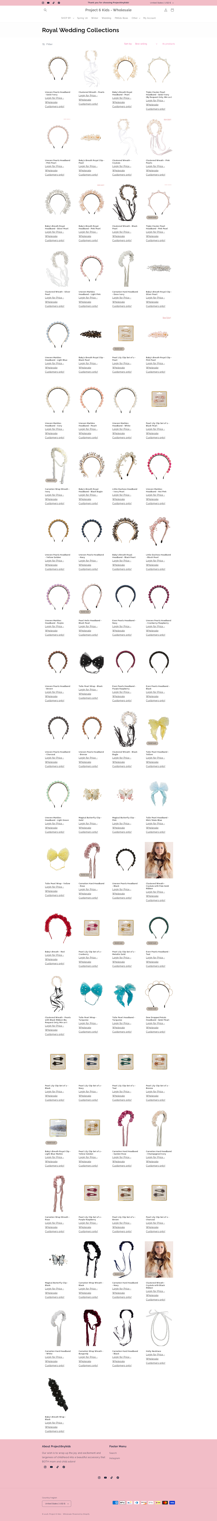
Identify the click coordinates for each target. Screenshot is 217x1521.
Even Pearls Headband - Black (158, 687)
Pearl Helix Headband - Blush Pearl (90, 621)
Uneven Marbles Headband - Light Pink (90, 293)
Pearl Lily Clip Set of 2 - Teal (124, 1087)
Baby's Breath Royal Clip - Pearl (91, 161)
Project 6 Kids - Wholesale (60, 1514)
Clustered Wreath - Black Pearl (124, 227)
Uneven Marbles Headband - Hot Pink (156, 490)
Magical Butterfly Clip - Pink (123, 819)
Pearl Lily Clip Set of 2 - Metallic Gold (124, 953)
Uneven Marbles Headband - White (121, 424)
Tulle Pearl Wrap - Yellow (57, 883)
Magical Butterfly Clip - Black (56, 1284)
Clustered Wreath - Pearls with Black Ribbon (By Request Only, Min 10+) (58, 1020)
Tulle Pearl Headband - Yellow (157, 753)
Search (113, 1453)
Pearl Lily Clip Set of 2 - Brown (124, 1218)
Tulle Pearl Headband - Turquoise (123, 1018)
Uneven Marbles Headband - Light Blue (56, 358)
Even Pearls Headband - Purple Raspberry (124, 687)
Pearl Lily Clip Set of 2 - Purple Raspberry (90, 1218)
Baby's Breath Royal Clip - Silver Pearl (159, 293)
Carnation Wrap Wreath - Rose (57, 1218)
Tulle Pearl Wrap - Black (90, 686)
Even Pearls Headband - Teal (158, 953)
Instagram (114, 1458)
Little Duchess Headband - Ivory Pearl (124, 490)
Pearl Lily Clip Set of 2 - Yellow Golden (90, 1152)
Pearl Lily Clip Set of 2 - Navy (90, 1087)
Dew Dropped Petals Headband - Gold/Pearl (157, 1018)
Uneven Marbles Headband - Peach (88, 424)
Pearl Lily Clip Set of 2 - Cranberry (90, 953)
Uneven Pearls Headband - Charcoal (57, 753)
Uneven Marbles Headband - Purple (54, 621)
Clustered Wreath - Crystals (121, 161)
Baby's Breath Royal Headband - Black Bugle (91, 490)
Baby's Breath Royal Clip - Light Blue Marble (58, 1152)
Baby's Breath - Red (55, 952)
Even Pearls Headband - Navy (124, 621)
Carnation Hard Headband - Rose (91, 884)
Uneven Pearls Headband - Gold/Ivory (57, 93)
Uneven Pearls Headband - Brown (57, 687)
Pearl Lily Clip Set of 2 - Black (56, 1087)
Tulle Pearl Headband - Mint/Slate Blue (157, 819)
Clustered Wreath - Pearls (91, 92)
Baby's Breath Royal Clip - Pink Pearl (159, 358)
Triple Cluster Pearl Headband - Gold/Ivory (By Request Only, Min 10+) (159, 94)
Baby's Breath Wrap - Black (55, 1418)
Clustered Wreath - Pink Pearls (158, 161)
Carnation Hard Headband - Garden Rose (125, 1152)
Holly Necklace (153, 1351)
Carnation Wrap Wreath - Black (91, 1284)
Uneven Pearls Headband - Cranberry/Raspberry (158, 621)
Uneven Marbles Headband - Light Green (57, 819)
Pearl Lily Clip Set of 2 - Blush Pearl (157, 424)
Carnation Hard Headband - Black (125, 1352)
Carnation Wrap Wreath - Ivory (57, 490)
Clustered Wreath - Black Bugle (124, 753)
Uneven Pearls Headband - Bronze (91, 753)
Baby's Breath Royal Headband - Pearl (122, 93)
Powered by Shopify (81, 1514)
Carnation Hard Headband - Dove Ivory (125, 293)
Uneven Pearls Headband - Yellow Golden (57, 556)
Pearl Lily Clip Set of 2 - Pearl (124, 358)
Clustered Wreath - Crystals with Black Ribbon (155, 1285)
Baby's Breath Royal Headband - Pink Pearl (90, 227)
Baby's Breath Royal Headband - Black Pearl (124, 556)
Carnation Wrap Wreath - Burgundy (91, 1352)
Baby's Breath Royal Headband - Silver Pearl (56, 227)
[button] (45, 10)
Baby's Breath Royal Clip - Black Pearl (91, 358)
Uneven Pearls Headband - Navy (91, 556)
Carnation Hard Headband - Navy (125, 1284)
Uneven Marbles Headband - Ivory (53, 424)
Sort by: (128, 44)
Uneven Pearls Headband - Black (124, 884)
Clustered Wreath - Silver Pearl (57, 293)
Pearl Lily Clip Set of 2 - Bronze (157, 1087)
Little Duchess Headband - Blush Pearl (158, 556)
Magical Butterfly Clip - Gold (90, 819)
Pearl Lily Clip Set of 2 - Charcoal (157, 1218)
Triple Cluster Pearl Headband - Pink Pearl (157, 227)
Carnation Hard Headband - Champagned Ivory (159, 1152)
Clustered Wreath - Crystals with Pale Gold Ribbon (157, 886)
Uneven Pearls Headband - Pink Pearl (57, 161)
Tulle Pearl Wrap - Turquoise (88, 1018)
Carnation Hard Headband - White (58, 1352)
